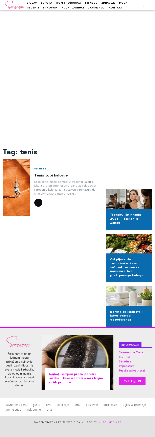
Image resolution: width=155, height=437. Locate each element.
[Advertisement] (77, 78)
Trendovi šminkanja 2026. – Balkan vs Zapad (125, 219)
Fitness (40, 168)
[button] (142, 5)
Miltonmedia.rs (109, 422)
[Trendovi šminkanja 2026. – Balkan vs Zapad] (129, 199)
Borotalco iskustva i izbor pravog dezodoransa (126, 316)
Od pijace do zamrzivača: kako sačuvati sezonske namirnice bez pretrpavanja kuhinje (127, 267)
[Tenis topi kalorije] (16, 187)
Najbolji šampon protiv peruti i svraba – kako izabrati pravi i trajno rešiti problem (76, 378)
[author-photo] (39, 203)
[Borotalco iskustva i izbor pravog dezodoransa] (129, 296)
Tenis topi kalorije (51, 175)
